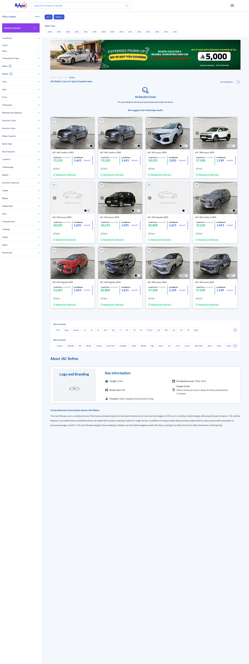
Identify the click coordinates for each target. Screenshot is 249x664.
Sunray (76, 330)
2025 (59, 32)
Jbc (113, 330)
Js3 (181, 330)
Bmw (210, 346)
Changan (123, 346)
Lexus (160, 346)
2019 (112, 32)
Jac (48, 17)
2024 (68, 32)
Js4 (158, 330)
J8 (188, 330)
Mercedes (199, 346)
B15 (58, 330)
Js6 (173, 330)
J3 (91, 330)
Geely (228, 346)
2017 (130, 32)
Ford (178, 346)
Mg (152, 346)
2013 (166, 32)
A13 (105, 330)
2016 (139, 32)
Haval (134, 346)
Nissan (88, 346)
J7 (120, 330)
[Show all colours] (90, 146)
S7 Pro (149, 330)
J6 (98, 330)
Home (53, 77)
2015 (148, 32)
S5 (141, 330)
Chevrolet (110, 346)
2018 (121, 32)
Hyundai (70, 346)
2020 (103, 32)
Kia (80, 346)
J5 (85, 330)
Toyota (59, 346)
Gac (169, 346)
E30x (196, 330)
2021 (95, 32)
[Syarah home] (21, 5)
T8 (134, 330)
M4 (166, 330)
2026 (50, 32)
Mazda (143, 346)
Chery (219, 346)
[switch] (237, 82)
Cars (60, 77)
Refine (58, 17)
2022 (86, 32)
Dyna (67, 330)
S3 (127, 330)
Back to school (12, 27)
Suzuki (99, 346)
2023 (77, 32)
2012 (175, 32)
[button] (54, 120)
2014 (157, 32)
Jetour (187, 346)
